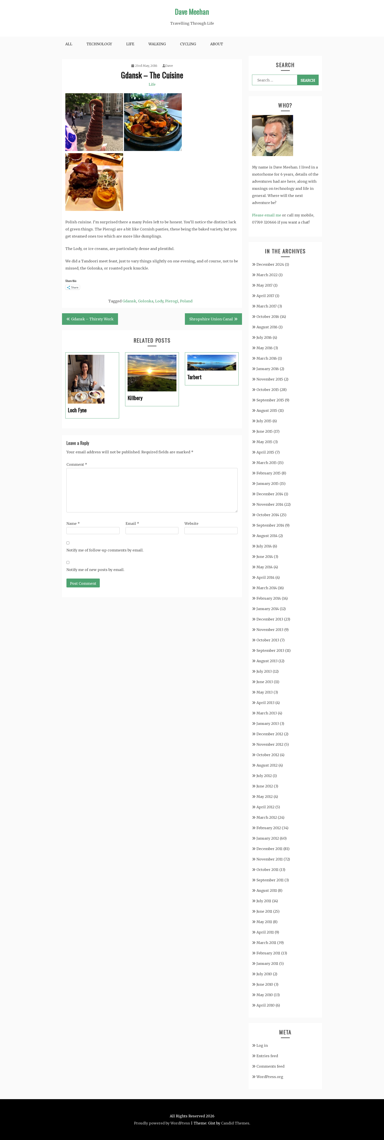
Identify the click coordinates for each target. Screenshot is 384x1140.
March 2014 (266, 588)
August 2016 (267, 327)
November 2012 (269, 744)
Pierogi (171, 301)
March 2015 (266, 462)
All (68, 44)
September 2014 (270, 525)
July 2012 (264, 775)
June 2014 (264, 556)
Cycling (188, 44)
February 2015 (268, 473)
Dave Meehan (192, 11)
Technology (99, 44)
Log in (262, 1045)
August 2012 (267, 765)
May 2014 (264, 567)
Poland (186, 301)
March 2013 (266, 713)
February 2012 (268, 828)
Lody (159, 301)
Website (191, 523)
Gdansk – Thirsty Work (92, 319)
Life (130, 44)
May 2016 (264, 348)
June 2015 (264, 431)
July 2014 (264, 546)
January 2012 (267, 838)
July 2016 (264, 337)
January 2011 (267, 963)
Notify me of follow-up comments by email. (105, 550)
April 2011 (265, 932)
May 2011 (264, 922)
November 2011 (269, 859)
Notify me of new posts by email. (95, 569)
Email (132, 523)
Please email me (266, 215)
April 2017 (265, 295)
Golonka (145, 301)
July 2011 (263, 901)
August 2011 (266, 890)
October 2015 (267, 389)
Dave (169, 66)
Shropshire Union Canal (211, 319)
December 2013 (269, 619)
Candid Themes (235, 1123)
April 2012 (265, 807)
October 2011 (267, 869)
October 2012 (267, 755)
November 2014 (269, 504)
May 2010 (264, 995)
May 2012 (264, 796)
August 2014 (267, 535)
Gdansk (129, 301)
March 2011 (266, 942)
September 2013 (270, 650)
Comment (76, 464)
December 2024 (270, 264)
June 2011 (264, 911)
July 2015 (264, 421)
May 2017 (264, 285)
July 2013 (264, 671)
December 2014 (269, 494)
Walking (157, 44)
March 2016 (266, 358)
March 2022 (267, 275)
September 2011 (270, 880)
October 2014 (267, 515)
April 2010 (265, 1005)
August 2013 (267, 661)
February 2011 (268, 953)
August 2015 (266, 410)
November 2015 (269, 379)
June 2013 (264, 682)
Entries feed (267, 1056)
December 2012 (269, 734)
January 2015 (267, 483)
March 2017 (266, 306)
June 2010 (264, 984)
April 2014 (265, 577)
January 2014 (267, 609)
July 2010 (264, 974)
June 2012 (264, 786)
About (216, 44)
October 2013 (267, 640)
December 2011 (269, 849)
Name (73, 523)
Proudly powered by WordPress (162, 1123)
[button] (94, 123)
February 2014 (268, 598)
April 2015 (265, 452)
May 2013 (264, 692)
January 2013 (267, 723)
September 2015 (270, 400)
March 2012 (266, 817)
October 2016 (267, 316)
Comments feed (270, 1066)
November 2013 (269, 629)
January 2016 (267, 369)
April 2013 (265, 702)
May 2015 (264, 442)
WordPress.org (269, 1077)
